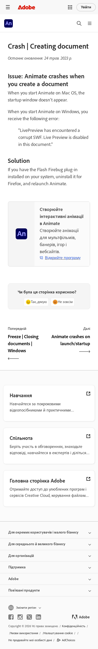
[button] (70, 7)
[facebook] (11, 617)
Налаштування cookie (58, 633)
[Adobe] (26, 7)
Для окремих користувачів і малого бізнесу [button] (43, 532)
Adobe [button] (13, 579)
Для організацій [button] (21, 556)
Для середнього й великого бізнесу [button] (36, 544)
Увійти (86, 7)
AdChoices (68, 640)
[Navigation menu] (8, 7)
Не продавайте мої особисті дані (30, 640)
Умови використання (24, 633)
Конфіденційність (73, 626)
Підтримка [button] (17, 567)
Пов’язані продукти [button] (24, 590)
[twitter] (29, 617)
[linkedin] (38, 617)
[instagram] (20, 617)
